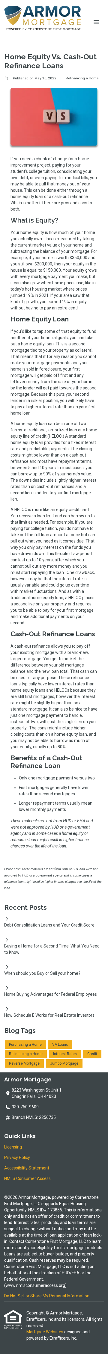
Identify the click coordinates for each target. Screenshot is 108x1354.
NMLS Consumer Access (27, 1178)
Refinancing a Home (82, 78)
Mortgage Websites (45, 1331)
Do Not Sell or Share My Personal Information (46, 1295)
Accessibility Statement (26, 1168)
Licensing (13, 1147)
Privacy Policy (17, 1157)
